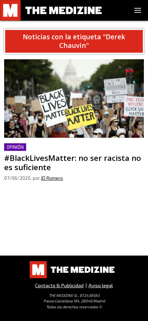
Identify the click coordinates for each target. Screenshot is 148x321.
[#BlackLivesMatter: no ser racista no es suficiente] (74, 98)
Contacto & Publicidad (59, 285)
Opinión (15, 147)
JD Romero (52, 178)
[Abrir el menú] (137, 10)
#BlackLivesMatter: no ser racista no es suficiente (66, 147)
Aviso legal (100, 285)
